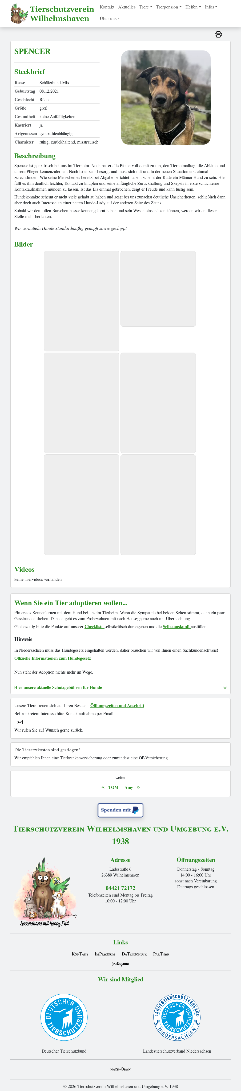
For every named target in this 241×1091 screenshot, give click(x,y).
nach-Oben (120, 1069)
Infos (209, 7)
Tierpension (167, 7)
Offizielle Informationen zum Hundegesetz (52, 658)
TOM (113, 787)
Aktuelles (127, 7)
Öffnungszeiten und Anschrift (117, 705)
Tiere (144, 7)
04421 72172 (120, 888)
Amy (129, 787)
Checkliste (94, 626)
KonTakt (80, 954)
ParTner (161, 954)
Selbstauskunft (177, 626)
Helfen (191, 7)
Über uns (108, 18)
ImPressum (105, 954)
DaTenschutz (134, 954)
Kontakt (107, 7)
